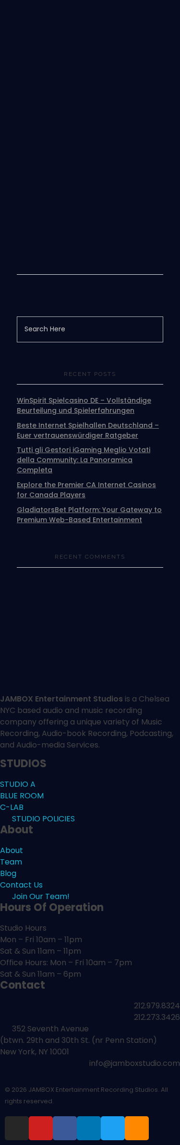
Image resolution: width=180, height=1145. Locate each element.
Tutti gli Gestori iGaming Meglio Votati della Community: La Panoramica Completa (83, 460)
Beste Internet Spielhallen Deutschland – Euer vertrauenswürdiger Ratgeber (88, 430)
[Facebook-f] (65, 1128)
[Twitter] (113, 1128)
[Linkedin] (89, 1128)
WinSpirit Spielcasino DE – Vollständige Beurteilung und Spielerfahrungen (84, 405)
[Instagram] (17, 1128)
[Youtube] (41, 1128)
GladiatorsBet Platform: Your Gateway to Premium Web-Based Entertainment (89, 515)
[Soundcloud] (137, 1128)
